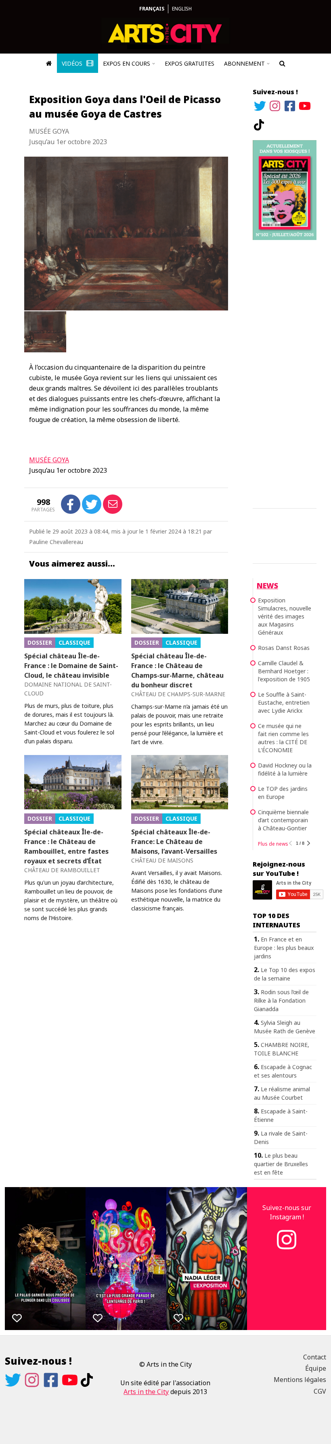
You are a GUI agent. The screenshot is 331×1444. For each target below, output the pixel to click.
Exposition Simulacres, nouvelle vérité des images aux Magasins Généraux (284, 616)
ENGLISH (182, 8)
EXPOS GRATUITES (189, 63)
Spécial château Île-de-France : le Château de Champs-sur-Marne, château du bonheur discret (177, 670)
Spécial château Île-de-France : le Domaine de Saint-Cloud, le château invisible (71, 666)
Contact (314, 1357)
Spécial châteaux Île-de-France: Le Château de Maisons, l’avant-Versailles (174, 842)
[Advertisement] (284, 373)
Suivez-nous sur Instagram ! (286, 1212)
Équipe (315, 1368)
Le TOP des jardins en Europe (283, 793)
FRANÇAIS (151, 8)
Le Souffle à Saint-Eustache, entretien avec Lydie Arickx (284, 702)
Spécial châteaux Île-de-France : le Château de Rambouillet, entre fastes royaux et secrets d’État (66, 846)
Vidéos (73, 63)
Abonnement (244, 63)
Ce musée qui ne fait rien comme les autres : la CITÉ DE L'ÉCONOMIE (283, 738)
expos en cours (126, 63)
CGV (320, 1391)
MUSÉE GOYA (49, 459)
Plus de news (273, 843)
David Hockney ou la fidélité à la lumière (285, 769)
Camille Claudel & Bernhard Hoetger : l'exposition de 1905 (284, 671)
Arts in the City (146, 1391)
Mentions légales (300, 1379)
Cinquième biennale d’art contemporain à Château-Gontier (283, 820)
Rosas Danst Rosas (284, 648)
